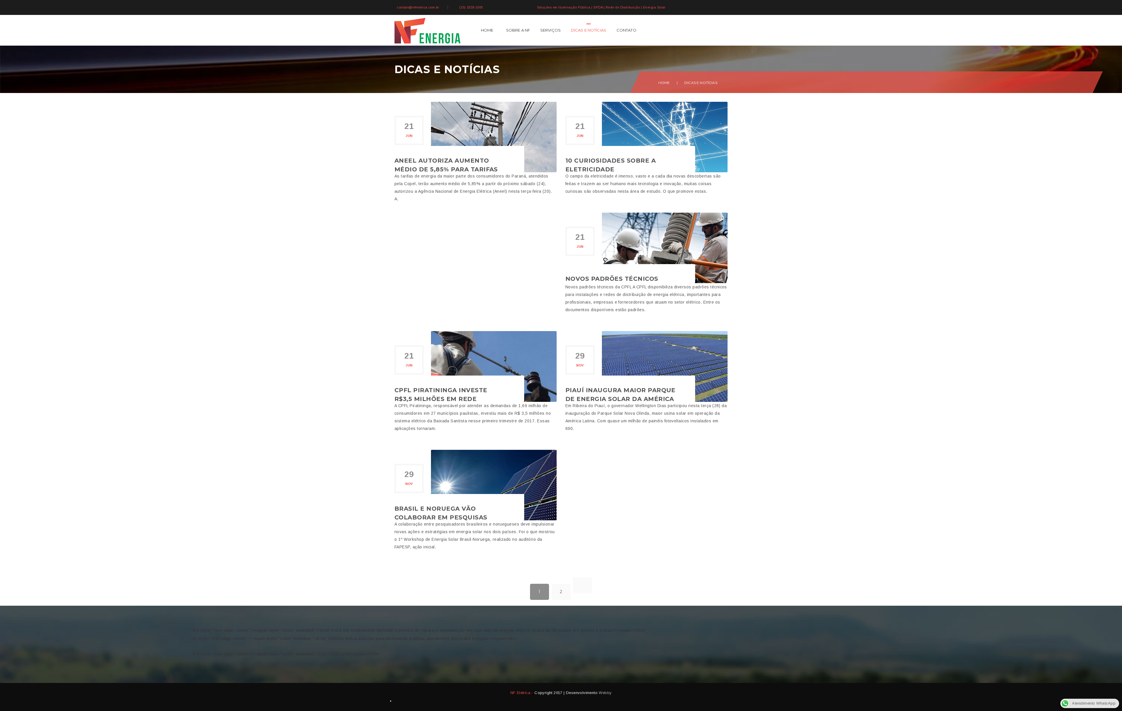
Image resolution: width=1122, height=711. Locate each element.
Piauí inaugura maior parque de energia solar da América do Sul (620, 399)
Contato (626, 30)
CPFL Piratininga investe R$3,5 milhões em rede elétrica (440, 399)
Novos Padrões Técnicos (611, 278)
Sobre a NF (518, 30)
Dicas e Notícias (589, 30)
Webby (605, 693)
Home (487, 30)
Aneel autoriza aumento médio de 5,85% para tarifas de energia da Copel (446, 169)
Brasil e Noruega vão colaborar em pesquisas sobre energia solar (440, 517)
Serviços (550, 30)
